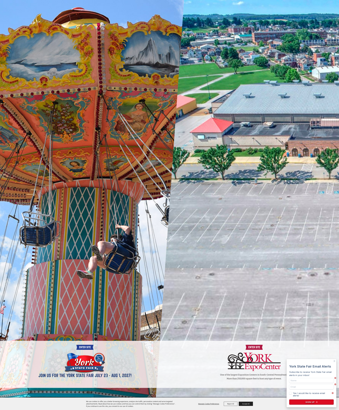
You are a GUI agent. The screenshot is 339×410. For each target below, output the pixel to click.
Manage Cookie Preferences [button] (208, 404)
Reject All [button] (230, 404)
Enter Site (85, 347)
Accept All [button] (245, 404)
